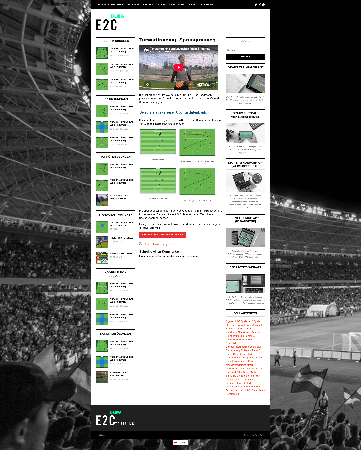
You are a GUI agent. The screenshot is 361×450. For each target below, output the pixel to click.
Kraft (250, 361)
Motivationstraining (235, 368)
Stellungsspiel (253, 375)
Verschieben (258, 390)
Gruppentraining (234, 357)
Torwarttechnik (244, 383)
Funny (229, 354)
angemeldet (155, 256)
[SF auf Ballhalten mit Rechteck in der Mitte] (197, 155)
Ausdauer (256, 332)
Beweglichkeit (233, 343)
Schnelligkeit (243, 372)
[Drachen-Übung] (157, 153)
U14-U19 (247, 390)
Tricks (229, 390)
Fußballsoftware (171, 4)
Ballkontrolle (232, 339)
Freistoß (256, 350)
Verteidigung (232, 394)
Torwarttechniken (234, 386)
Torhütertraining (247, 379)
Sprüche (241, 375)
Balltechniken (246, 339)
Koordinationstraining (236, 361)
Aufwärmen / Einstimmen (238, 332)
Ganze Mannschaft (242, 354)
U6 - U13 (237, 390)
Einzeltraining (233, 350)
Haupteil (247, 357)
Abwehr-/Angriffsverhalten (251, 325)
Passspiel (231, 372)
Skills (253, 372)
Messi (250, 365)
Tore (237, 379)
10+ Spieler (232, 325)
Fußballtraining (140, 4)
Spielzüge (231, 375)
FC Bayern (246, 350)
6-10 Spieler (254, 321)
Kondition (257, 357)
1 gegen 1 (231, 321)
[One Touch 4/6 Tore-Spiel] (157, 192)
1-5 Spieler (242, 321)
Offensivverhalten (254, 368)
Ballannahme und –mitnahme (241, 336)
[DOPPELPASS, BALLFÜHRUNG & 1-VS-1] (197, 194)
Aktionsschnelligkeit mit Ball (240, 328)
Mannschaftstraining (236, 365)
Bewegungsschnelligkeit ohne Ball (243, 346)
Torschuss (231, 383)
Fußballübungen (111, 4)
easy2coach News (201, 4)
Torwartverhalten (252, 386)
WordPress (260, 435)
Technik (230, 379)
